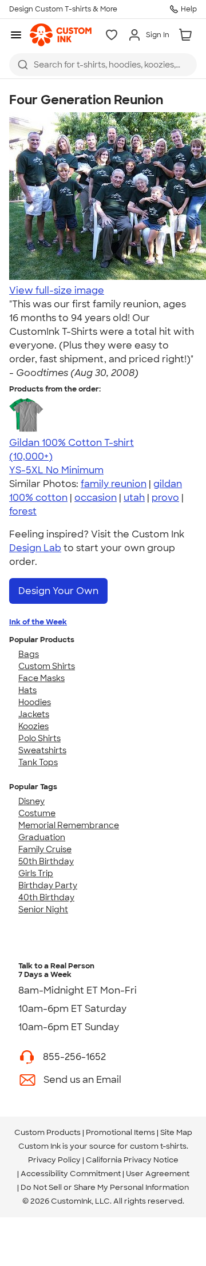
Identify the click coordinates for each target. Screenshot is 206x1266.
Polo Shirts (39, 738)
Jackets (33, 714)
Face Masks (41, 678)
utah (134, 498)
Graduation (41, 837)
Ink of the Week (38, 622)
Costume (37, 813)
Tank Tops (38, 762)
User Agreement (157, 1173)
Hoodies (34, 702)
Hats (27, 690)
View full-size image (56, 290)
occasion (95, 498)
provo (165, 498)
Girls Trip (35, 873)
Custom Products (47, 1132)
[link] (61, 34)
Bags (28, 654)
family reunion (113, 484)
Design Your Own (58, 591)
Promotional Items (120, 1132)
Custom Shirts (46, 666)
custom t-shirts (158, 1146)
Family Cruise (45, 849)
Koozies (33, 726)
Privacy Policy (54, 1160)
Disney (31, 801)
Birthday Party (47, 885)
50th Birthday (46, 861)
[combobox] (103, 64)
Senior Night (43, 909)
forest (23, 511)
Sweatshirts (42, 750)
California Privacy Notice (132, 1160)
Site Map (176, 1132)
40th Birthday (46, 897)
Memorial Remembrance (68, 825)
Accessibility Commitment (71, 1173)
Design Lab (35, 548)
